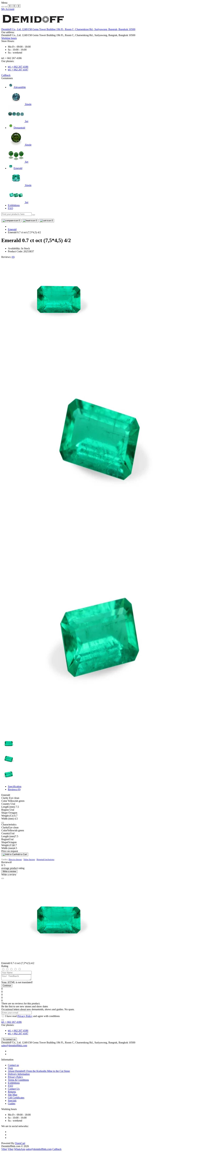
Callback (5, 75)
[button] (68, 29)
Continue (7, 985)
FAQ (10, 208)
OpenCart (20, 1143)
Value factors (29, 859)
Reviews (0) (14, 789)
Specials (12, 1100)
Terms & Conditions (18, 1080)
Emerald (12, 229)
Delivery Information (19, 1074)
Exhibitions (14, 205)
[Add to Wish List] (2, 822)
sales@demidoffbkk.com (14, 1045)
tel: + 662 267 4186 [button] (11, 1022)
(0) (13, 257)
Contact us (13, 1065)
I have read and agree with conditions (32, 1016)
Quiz (10, 1068)
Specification (14, 786)
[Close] (2, 878)
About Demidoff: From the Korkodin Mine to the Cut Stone (39, 1071)
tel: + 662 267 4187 (18, 69)
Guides (11, 1103)
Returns (12, 1091)
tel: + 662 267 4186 (18, 66)
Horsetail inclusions (45, 859)
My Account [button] (7, 9)
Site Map (12, 1094)
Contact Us (14, 1088)
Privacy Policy (24, 1016)
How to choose (15, 859)
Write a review (9, 871)
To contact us (9, 1039)
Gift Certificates (16, 1097)
